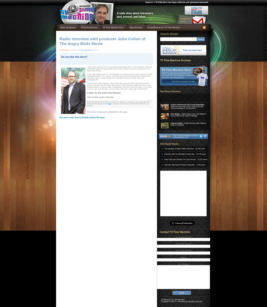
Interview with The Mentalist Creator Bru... (180, 154)
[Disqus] (105, 172)
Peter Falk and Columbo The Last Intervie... (180, 159)
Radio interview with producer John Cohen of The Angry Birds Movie (102, 41)
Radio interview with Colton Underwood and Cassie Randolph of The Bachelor (188, 106)
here (110, 104)
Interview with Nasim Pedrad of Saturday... (180, 165)
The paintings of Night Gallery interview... (179, 149)
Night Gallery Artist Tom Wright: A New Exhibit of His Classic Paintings (188, 115)
